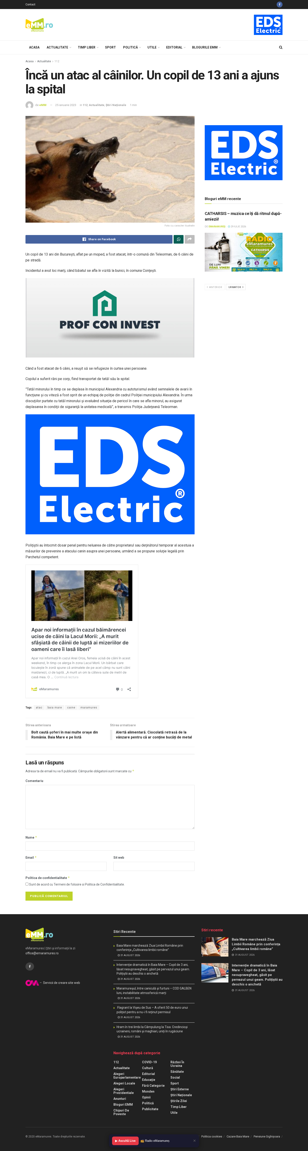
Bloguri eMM (123, 1104)
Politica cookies (211, 1136)
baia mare (55, 707)
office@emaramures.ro (42, 953)
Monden (148, 1091)
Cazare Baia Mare (238, 1136)
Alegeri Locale (124, 1083)
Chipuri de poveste (121, 1112)
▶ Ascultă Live (125, 1140)
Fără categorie (153, 1085)
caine (71, 707)
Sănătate (177, 1071)
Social (175, 1077)
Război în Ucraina (177, 1064)
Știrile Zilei (178, 1101)
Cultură (147, 1068)
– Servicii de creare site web (59, 983)
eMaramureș (217, 226)
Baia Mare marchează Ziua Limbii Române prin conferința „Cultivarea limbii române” (256, 944)
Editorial (174, 47)
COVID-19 (149, 1062)
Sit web (118, 857)
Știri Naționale (116, 105)
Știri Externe (179, 1089)
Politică (130, 47)
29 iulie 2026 (238, 226)
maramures (88, 707)
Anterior (215, 287)
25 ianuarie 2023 (65, 105)
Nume (31, 837)
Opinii (146, 1097)
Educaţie (148, 1080)
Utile (151, 47)
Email (31, 857)
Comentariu (34, 781)
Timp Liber (86, 47)
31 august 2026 (130, 955)
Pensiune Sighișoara (267, 1136)
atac (39, 707)
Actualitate (57, 47)
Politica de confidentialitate (47, 878)
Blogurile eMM (205, 47)
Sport (110, 47)
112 (57, 61)
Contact (30, 4)
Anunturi (119, 1098)
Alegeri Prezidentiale (123, 1091)
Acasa (34, 47)
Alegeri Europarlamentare (127, 1075)
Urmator (235, 287)
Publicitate (150, 1109)
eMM (42, 105)
